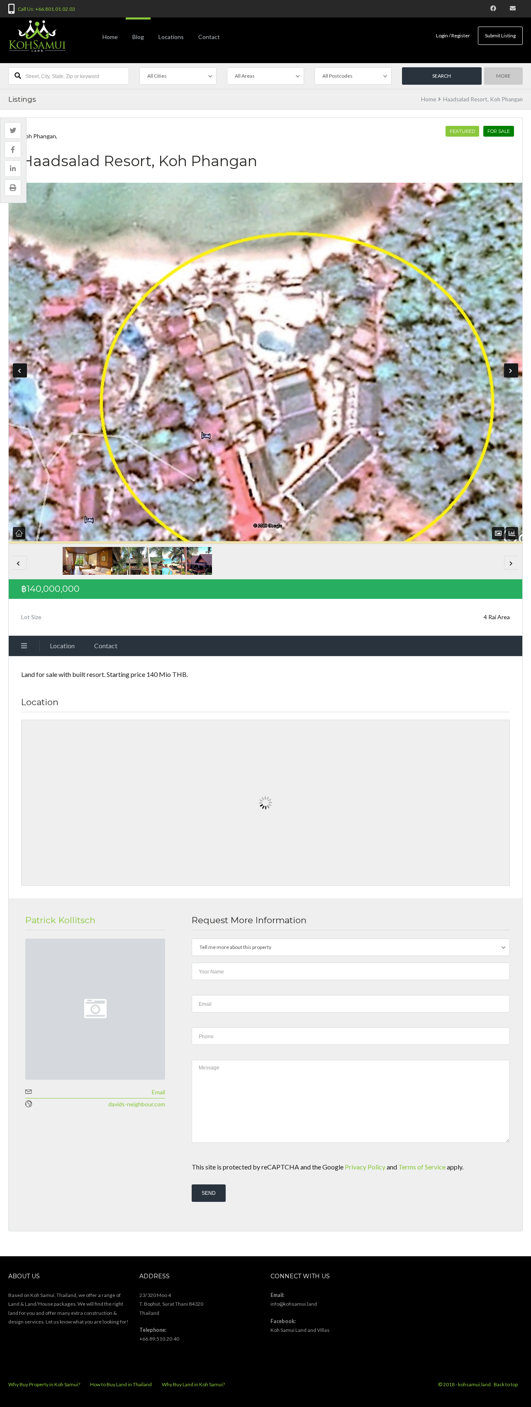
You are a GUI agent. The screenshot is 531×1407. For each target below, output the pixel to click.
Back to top (506, 1384)
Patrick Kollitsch (60, 920)
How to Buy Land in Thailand (121, 1384)
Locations (171, 36)
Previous (20, 370)
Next (511, 370)
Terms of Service (422, 1167)
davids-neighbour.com (136, 1104)
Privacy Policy (365, 1167)
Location (62, 646)
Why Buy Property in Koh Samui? (44, 1384)
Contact (209, 36)
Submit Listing (500, 35)
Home (110, 36)
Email (158, 1092)
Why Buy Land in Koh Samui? (193, 1384)
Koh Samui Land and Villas (299, 1330)
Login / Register (453, 35)
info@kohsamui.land (293, 1304)
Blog (138, 36)
